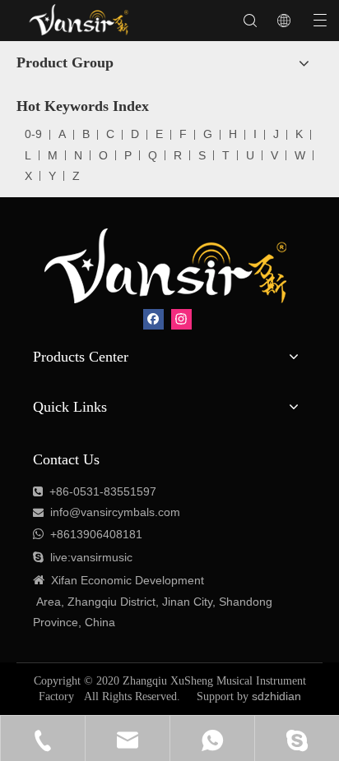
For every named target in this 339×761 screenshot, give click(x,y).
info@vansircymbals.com (115, 512)
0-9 (33, 134)
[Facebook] (153, 319)
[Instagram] (181, 319)
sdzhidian (276, 696)
